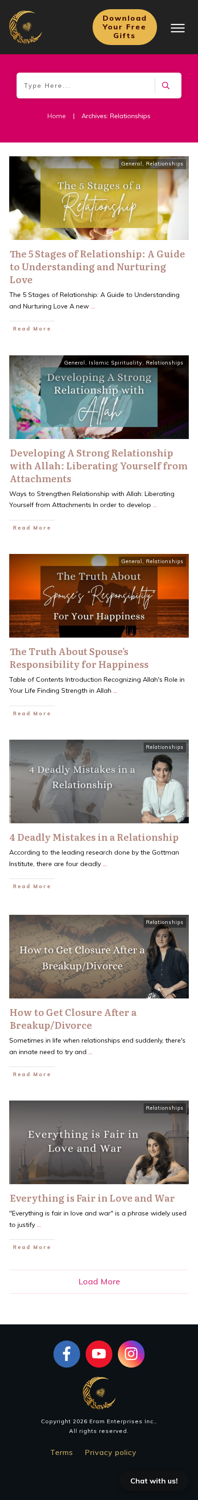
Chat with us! (154, 1480)
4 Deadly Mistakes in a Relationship (94, 837)
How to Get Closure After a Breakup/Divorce (73, 1018)
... (93, 306)
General (131, 163)
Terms (61, 1452)
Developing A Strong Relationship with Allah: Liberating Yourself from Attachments (98, 465)
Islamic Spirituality (115, 362)
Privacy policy (111, 1452)
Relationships (165, 163)
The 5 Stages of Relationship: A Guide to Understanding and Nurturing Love (97, 266)
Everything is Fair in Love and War (92, 1197)
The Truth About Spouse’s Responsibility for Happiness (79, 657)
